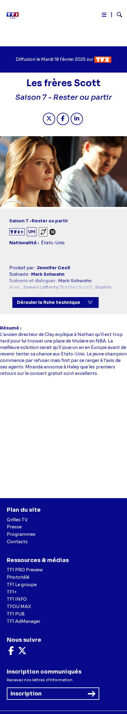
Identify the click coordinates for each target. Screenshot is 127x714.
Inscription (26, 693)
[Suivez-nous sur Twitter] (22, 652)
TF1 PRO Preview (25, 570)
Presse (14, 527)
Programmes (21, 534)
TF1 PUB (16, 614)
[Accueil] (14, 15)
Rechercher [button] (117, 14)
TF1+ (12, 592)
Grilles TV (17, 520)
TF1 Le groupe (22, 584)
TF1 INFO (17, 599)
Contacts (17, 541)
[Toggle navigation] (104, 15)
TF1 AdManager (23, 621)
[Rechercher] (117, 15)
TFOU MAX (19, 606)
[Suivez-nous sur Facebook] (11, 652)
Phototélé (18, 577)
